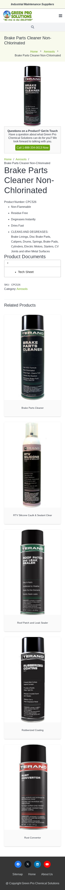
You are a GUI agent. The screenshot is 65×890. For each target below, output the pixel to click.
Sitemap (17, 874)
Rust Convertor (32, 837)
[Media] (18, 15)
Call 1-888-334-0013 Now (33, 147)
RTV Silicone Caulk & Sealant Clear (32, 515)
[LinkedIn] (37, 864)
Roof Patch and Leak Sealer (32, 622)
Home (34, 51)
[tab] (32, 263)
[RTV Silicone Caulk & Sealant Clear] (32, 465)
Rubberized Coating (33, 730)
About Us (47, 874)
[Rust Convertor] (32, 787)
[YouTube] (47, 864)
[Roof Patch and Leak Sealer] (32, 572)
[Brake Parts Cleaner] (32, 357)
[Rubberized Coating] (32, 679)
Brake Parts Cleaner (32, 407)
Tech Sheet (26, 272)
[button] (60, 15)
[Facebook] (18, 864)
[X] (27, 864)
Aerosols (49, 51)
